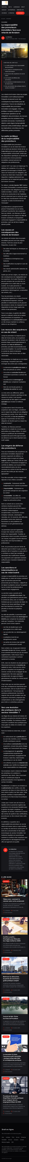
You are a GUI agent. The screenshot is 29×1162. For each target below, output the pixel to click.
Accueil (4, 7)
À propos (11, 13)
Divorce (4, 13)
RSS (13, 1142)
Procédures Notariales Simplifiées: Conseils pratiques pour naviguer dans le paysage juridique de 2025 (13, 1099)
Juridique (16, 7)
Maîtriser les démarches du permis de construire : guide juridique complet (11, 979)
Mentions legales (6, 1142)
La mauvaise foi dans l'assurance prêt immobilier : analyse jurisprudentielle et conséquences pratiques (12, 1057)
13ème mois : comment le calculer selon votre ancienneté (13, 900)
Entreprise (11, 9)
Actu (10, 7)
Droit (23, 7)
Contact (20, 13)
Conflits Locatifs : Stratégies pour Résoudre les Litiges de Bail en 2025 (12, 939)
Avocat (4, 9)
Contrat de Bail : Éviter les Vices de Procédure (10, 1017)
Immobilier (20, 9)
